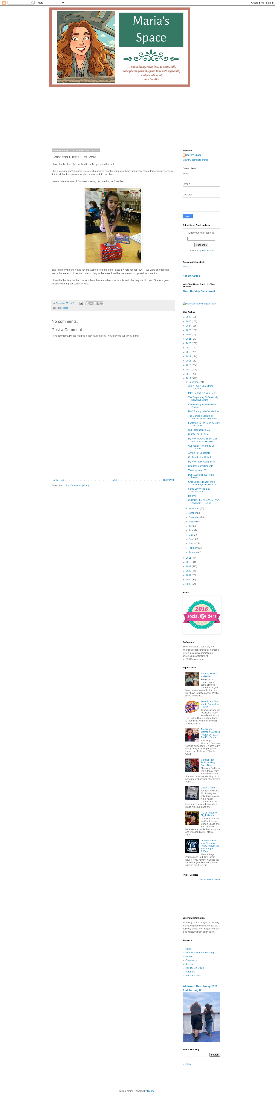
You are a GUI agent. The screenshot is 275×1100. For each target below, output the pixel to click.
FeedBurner (208, 250)
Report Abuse (191, 275)
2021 (189, 339)
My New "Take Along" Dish (201, 461)
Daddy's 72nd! (208, 787)
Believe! (192, 496)
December (194, 382)
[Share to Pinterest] (101, 303)
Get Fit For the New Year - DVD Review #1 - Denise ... (204, 501)
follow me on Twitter (210, 879)
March (192, 543)
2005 (189, 584)
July (191, 526)
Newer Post (58, 480)
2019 (189, 347)
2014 (189, 369)
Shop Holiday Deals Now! (199, 291)
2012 (189, 378)
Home (114, 480)
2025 (189, 321)
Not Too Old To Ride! (198, 434)
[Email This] (87, 303)
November (194, 508)
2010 (189, 562)
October (193, 513)
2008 (189, 571)
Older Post (168, 480)
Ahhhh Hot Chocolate (199, 453)
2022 (189, 334)
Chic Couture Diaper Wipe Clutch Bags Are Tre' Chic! (202, 483)
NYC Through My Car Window (203, 411)
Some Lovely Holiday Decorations (199, 490)
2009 (189, 566)
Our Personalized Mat (199, 430)
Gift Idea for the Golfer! (199, 457)
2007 (189, 575)
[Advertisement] (137, 114)
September (194, 517)
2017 (189, 356)
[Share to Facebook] (98, 303)
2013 (189, 374)
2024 (189, 325)
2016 (189, 360)
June (191, 530)
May (191, 535)
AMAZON (187, 266)
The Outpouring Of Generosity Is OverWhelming (203, 398)
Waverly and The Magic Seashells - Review (210, 704)
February (193, 548)
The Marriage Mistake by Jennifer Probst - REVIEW (202, 417)
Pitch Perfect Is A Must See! (202, 393)
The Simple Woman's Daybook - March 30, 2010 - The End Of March (210, 733)
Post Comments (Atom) (77, 485)
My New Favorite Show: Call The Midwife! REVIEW (202, 440)
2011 (189, 558)
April (191, 539)
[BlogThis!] (91, 303)
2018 (189, 352)
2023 (189, 330)
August (192, 521)
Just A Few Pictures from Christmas (200, 387)
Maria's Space (193, 155)
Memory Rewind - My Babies (210, 675)
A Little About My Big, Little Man (209, 814)
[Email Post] (81, 303)
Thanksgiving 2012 (198, 470)
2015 (189, 365)
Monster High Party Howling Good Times (208, 763)
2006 (189, 579)
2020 (189, 343)
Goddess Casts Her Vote (200, 466)
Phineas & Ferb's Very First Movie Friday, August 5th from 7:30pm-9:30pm (210, 846)
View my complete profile (195, 160)
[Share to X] (94, 303)
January (193, 552)
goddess (64, 308)
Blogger (151, 1091)
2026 (189, 317)
